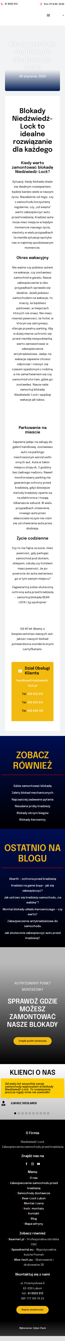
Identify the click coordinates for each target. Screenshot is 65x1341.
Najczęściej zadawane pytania (32, 799)
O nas (34, 1178)
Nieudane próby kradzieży (32, 806)
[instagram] (32, 1164)
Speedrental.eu (22, 1249)
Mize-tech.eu (23, 1260)
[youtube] (38, 1164)
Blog (34, 1218)
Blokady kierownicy (32, 819)
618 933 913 (35, 702)
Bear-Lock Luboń (34, 1198)
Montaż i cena (34, 1203)
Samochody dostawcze (34, 1193)
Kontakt (33, 1213)
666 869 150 (35, 711)
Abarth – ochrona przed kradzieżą (32, 879)
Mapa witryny (34, 1224)
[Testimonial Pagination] (15, 1113)
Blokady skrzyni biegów (32, 813)
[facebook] (26, 1164)
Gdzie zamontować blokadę (33, 786)
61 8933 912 (35, 1293)
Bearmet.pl (16, 1239)
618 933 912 (35, 694)
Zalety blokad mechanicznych (32, 792)
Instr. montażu (34, 1208)
